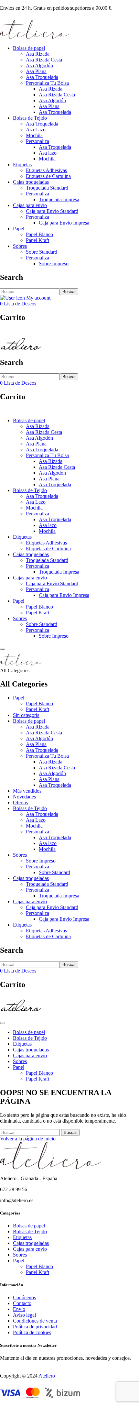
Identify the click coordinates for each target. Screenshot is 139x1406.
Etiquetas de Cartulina (48, 176)
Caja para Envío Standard (52, 211)
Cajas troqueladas (31, 182)
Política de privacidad (35, 1326)
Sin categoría (26, 715)
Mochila (34, 135)
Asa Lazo (36, 129)
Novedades (24, 796)
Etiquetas (22, 164)
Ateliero (46, 1376)
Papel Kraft (37, 240)
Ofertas (20, 802)
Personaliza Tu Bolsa (47, 83)
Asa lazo (48, 153)
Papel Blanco (39, 234)
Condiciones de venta (35, 1321)
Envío (19, 1309)
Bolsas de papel (29, 48)
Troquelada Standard (47, 188)
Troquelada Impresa (59, 199)
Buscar (69, 291)
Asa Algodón (39, 65)
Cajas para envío (30, 205)
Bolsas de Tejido (30, 118)
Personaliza (37, 141)
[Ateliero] (35, 37)
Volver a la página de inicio (28, 1138)
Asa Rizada (37, 54)
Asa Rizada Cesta (44, 59)
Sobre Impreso (54, 263)
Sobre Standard (41, 252)
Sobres (20, 246)
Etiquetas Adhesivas (46, 170)
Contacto (22, 1303)
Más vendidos (27, 791)
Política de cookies (32, 1332)
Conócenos (24, 1297)
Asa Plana (36, 71)
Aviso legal (24, 1315)
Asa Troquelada (42, 77)
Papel (18, 228)
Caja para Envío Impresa (64, 222)
